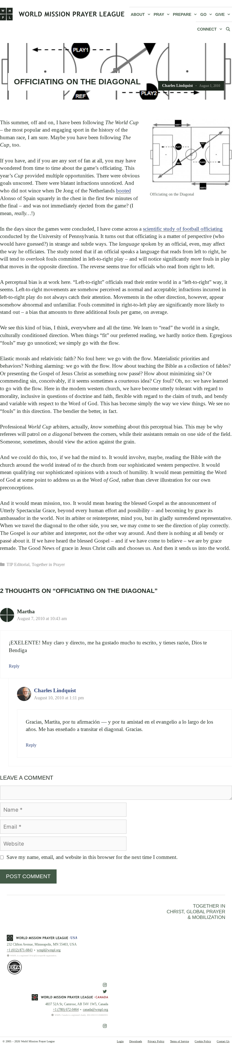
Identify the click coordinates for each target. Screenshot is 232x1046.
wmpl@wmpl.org (49, 950)
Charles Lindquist (55, 690)
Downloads (135, 1041)
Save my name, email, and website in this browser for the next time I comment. (92, 857)
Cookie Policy (203, 1041)
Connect (207, 29)
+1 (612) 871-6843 (20, 950)
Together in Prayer (48, 564)
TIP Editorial (18, 564)
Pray (159, 14)
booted (123, 191)
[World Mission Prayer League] (62, 14)
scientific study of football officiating (183, 229)
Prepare (182, 14)
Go (203, 14)
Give (220, 14)
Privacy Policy (156, 1041)
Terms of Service (179, 1041)
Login (120, 1041)
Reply (14, 666)
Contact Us (223, 1041)
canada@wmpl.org (95, 1009)
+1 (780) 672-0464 (66, 1009)
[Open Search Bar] (228, 29)
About (138, 14)
